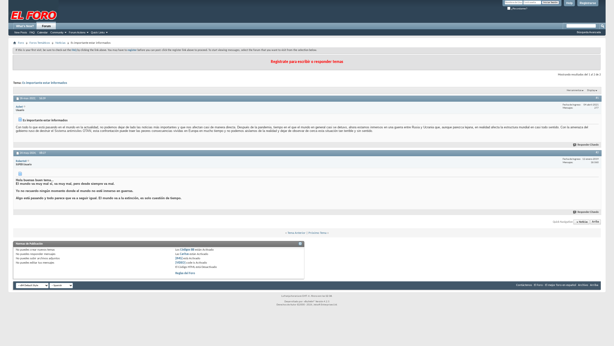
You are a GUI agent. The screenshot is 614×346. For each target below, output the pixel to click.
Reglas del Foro (185, 273)
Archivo (583, 285)
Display (591, 90)
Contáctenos (524, 285)
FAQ (32, 32)
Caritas (184, 254)
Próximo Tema (317, 233)
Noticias (60, 42)
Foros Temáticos (40, 42)
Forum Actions (77, 32)
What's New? (25, 26)
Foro (21, 42)
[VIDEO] (180, 262)
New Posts (20, 32)
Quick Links (98, 32)
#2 (597, 152)
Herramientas (574, 90)
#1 (597, 98)
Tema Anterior (297, 233)
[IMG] (179, 258)
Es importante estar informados (44, 83)
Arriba (595, 222)
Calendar (42, 32)
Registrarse (588, 3)
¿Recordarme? (518, 8)
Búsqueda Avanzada (589, 32)
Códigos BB (186, 249)
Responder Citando (588, 145)
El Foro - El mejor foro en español (555, 285)
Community (57, 32)
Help (569, 3)
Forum (46, 26)
